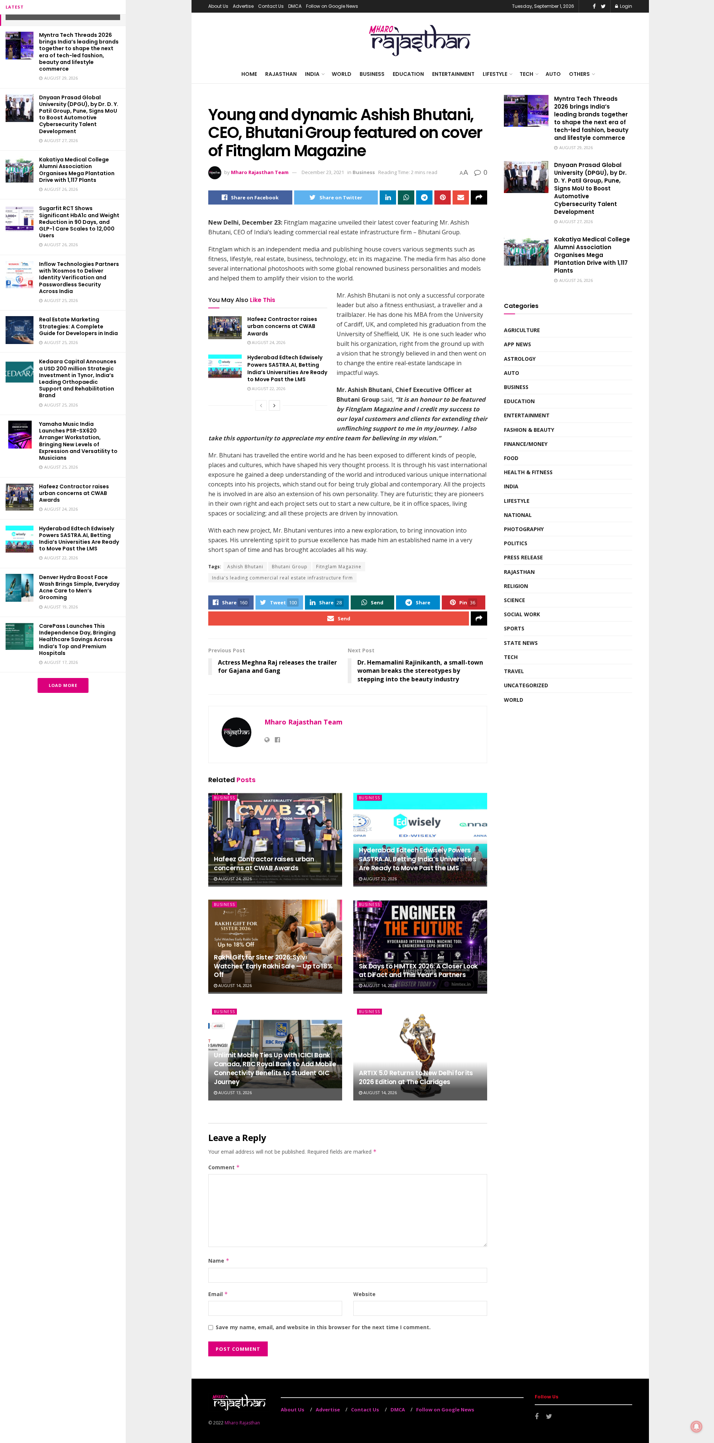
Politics (515, 543)
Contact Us (271, 6)
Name (218, 1260)
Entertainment (453, 74)
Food (511, 458)
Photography (524, 529)
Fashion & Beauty (529, 429)
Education (408, 74)
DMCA (295, 6)
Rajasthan (281, 74)
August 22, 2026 (268, 388)
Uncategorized (526, 685)
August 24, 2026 (268, 342)
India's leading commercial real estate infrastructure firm (282, 578)
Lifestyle (495, 74)
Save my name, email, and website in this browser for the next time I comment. (323, 1327)
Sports (514, 628)
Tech (526, 74)
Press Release (523, 557)
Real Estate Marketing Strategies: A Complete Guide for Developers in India (78, 326)
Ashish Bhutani (245, 566)
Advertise (243, 6)
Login (625, 6)
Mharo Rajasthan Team (260, 172)
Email (218, 1294)
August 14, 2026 (234, 985)
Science (514, 600)
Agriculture (522, 330)
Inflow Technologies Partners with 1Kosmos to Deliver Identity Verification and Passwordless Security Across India (79, 277)
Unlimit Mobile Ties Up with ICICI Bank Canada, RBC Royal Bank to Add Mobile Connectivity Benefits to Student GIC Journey (275, 1068)
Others (579, 74)
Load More (63, 685)
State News (521, 642)
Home (249, 74)
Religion (516, 585)
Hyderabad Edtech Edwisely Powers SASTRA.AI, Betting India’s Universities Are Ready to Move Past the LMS (79, 539)
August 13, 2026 (234, 1092)
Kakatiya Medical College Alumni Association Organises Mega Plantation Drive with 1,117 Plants (77, 170)
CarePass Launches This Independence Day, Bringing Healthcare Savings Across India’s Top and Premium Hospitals (77, 639)
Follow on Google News (332, 6)
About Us (218, 6)
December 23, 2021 (323, 172)
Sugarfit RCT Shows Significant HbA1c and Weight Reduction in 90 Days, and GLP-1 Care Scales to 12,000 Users (79, 222)
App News (517, 344)
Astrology (520, 358)
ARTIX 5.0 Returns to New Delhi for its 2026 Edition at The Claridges (416, 1077)
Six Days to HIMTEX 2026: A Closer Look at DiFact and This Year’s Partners (418, 971)
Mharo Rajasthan (242, 1423)
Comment (224, 1167)
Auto (553, 74)
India (312, 74)
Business (372, 74)
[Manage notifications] (696, 1427)
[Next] (274, 405)
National (518, 514)
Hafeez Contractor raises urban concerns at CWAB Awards (74, 493)
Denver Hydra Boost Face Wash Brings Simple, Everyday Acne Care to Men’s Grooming (79, 587)
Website (364, 1294)
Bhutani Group (290, 566)
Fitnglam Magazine (338, 566)
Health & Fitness (528, 472)
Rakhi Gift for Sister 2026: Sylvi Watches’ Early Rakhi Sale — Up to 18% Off (273, 966)
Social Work (522, 614)
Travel (514, 671)
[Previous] (261, 405)
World (341, 74)
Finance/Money (525, 443)
